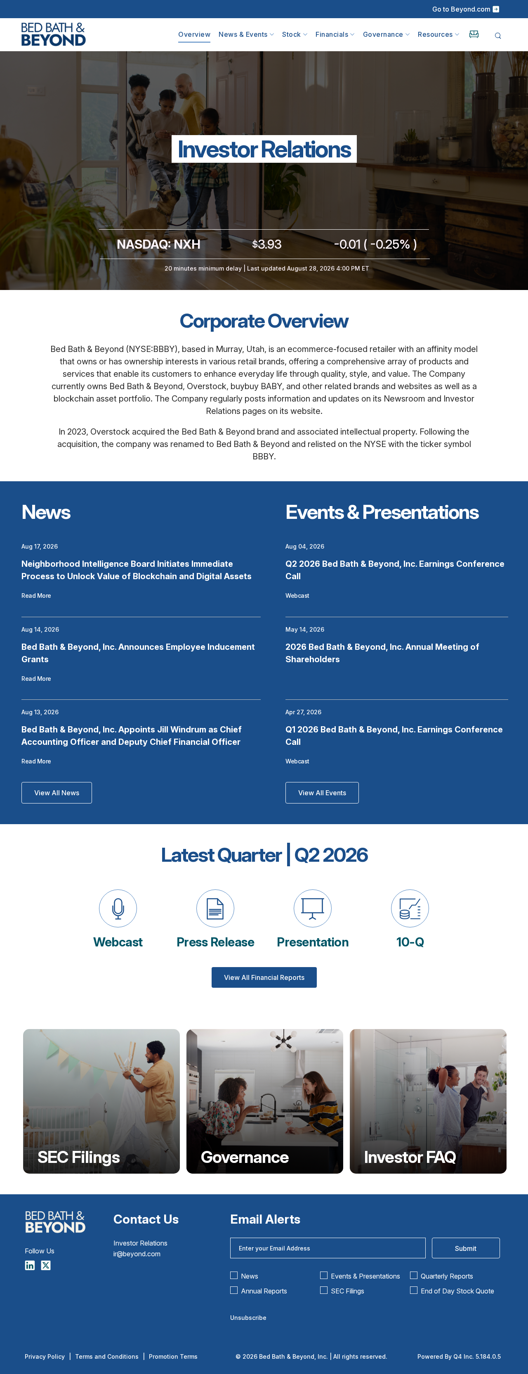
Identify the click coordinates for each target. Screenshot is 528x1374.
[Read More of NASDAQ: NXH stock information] (264, 251)
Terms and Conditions (107, 1356)
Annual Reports (264, 1291)
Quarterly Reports (447, 1276)
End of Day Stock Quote (457, 1291)
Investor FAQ (410, 1157)
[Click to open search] (498, 36)
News (249, 1276)
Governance (245, 1157)
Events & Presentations (365, 1276)
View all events (322, 793)
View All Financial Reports (264, 977)
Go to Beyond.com (461, 9)
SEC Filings (79, 1157)
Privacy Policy (45, 1356)
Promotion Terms (173, 1356)
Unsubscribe (248, 1317)
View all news (56, 793)
